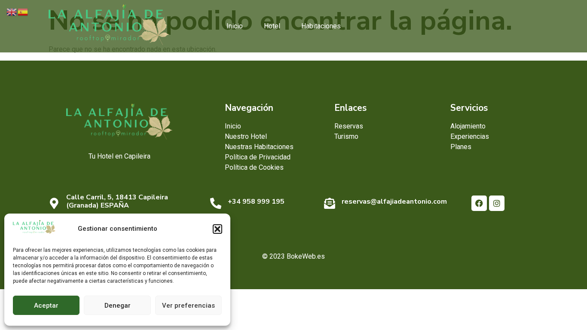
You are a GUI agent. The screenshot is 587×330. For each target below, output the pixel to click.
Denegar (117, 305)
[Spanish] (23, 11)
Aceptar (46, 305)
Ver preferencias (188, 305)
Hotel (272, 26)
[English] (12, 11)
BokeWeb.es (306, 256)
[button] (217, 229)
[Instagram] (496, 203)
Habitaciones (321, 26)
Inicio (234, 26)
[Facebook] (479, 203)
